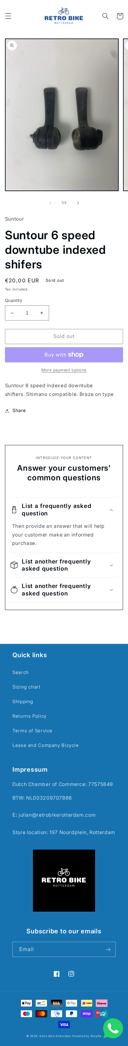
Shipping (22, 701)
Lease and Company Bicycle (45, 745)
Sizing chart (26, 687)
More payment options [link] (64, 370)
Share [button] (19, 410)
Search (20, 672)
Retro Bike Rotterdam (55, 1036)
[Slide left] (50, 203)
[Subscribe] (108, 949)
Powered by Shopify (87, 1036)
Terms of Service (32, 731)
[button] (8, 16)
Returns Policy (29, 716)
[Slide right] (78, 203)
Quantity (13, 300)
